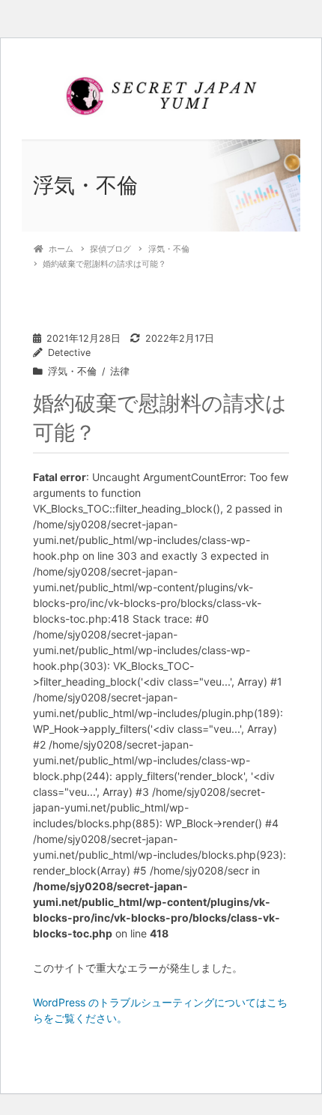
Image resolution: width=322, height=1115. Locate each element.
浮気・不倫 (72, 371)
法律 (120, 371)
